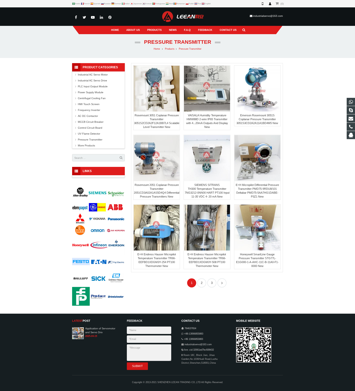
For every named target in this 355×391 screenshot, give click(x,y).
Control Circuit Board (90, 127)
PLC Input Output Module (93, 86)
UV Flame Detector (89, 133)
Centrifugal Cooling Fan (92, 98)
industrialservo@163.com (268, 15)
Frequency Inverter (89, 110)
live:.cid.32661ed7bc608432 (199, 350)
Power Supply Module (90, 92)
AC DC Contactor (88, 115)
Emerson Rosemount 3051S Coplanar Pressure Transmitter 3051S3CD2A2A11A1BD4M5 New (257, 119)
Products (170, 49)
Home (157, 49)
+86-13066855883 (193, 333)
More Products (86, 145)
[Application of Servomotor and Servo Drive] (78, 333)
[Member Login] (270, 3)
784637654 (190, 328)
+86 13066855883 (193, 339)
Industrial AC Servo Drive (92, 80)
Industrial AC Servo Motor (93, 74)
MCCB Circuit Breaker (91, 121)
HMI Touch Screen (88, 104)
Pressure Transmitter (177, 42)
